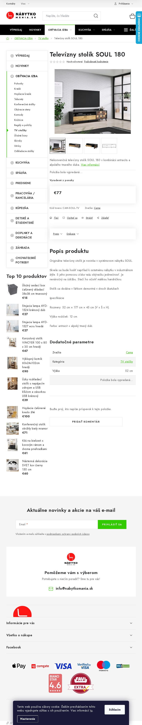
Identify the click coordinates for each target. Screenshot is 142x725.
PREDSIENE (23, 183)
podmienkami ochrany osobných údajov (68, 534)
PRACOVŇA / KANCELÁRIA (25, 195)
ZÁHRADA (23, 248)
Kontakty (10, 3)
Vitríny (17, 146)
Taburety (18, 99)
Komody (18, 114)
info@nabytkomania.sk (74, 588)
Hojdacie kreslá (22, 94)
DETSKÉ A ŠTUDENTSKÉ (25, 220)
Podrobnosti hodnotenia (96, 61)
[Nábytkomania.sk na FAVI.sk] (81, 683)
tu (91, 711)
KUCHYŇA (23, 163)
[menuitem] (16, 30)
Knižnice (18, 120)
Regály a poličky (23, 125)
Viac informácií (90, 165)
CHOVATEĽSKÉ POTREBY (26, 260)
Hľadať (96, 15)
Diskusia (71, 234)
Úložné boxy (21, 135)
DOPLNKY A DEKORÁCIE (24, 235)
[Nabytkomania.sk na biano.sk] (55, 683)
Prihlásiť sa (112, 524)
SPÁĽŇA (21, 173)
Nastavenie (27, 719)
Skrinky (18, 140)
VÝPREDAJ (23, 56)
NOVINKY (22, 66)
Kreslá (17, 88)
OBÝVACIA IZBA (27, 76)
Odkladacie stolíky (24, 151)
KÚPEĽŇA (22, 208)
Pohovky (18, 83)
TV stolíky (20, 130)
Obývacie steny (22, 109)
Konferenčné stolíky (24, 104)
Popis (56, 234)
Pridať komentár (86, 421)
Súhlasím (115, 710)
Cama (97, 208)
